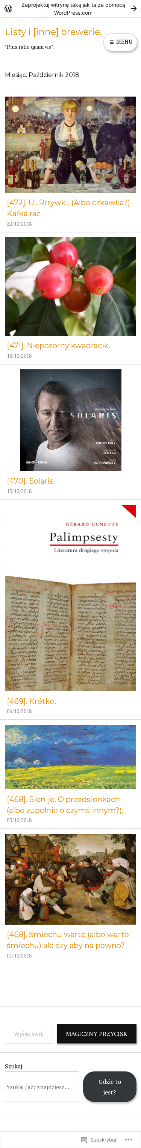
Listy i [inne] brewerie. (53, 31)
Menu (123, 41)
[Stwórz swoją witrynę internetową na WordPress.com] (70, 8)
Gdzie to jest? (110, 1086)
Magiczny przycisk (96, 1034)
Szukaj (13, 1066)
